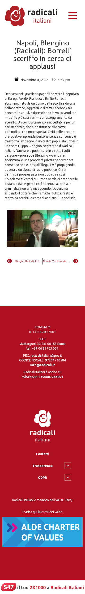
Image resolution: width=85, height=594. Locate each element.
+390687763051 (50, 377)
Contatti (42, 454)
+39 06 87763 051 (45, 348)
